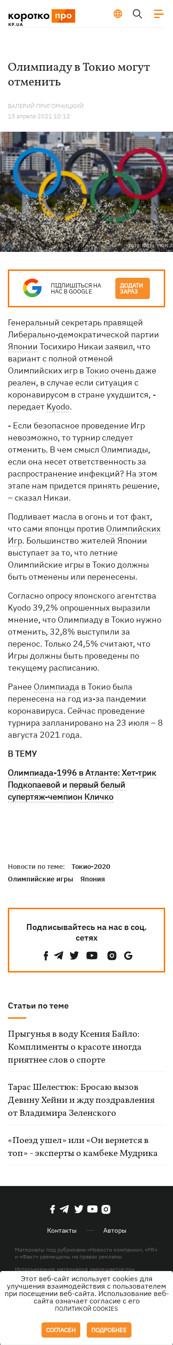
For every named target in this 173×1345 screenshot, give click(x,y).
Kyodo (58, 406)
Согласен (61, 1330)
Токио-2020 (91, 866)
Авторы (114, 1230)
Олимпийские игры (40, 878)
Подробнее (109, 1330)
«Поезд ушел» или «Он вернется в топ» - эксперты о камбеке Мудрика (83, 1147)
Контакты (62, 1230)
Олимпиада (56, 686)
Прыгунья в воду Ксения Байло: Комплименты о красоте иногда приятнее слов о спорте (75, 1047)
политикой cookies (86, 1309)
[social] (46, 955)
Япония (92, 878)
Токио (97, 370)
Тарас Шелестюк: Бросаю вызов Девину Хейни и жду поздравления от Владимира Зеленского (81, 1100)
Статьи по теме (38, 1005)
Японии (23, 346)
